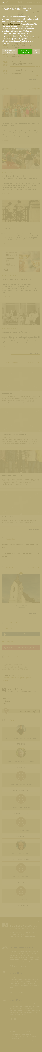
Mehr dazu (36, 51)
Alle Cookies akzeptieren (25, 51)
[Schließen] (21, 2)
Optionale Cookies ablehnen (9, 51)
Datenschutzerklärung (11, 24)
